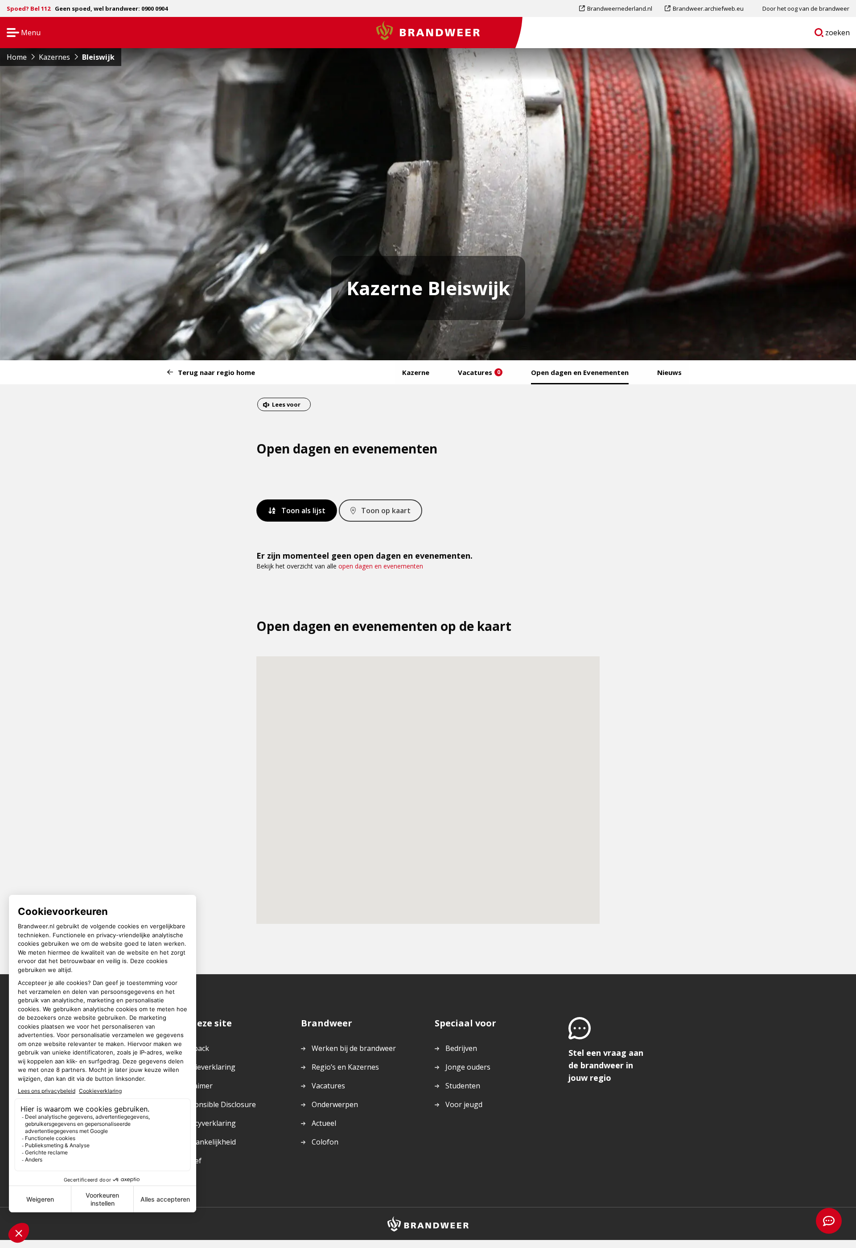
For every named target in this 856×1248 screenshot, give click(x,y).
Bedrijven (461, 1048)
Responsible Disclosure (217, 1104)
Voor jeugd (463, 1104)
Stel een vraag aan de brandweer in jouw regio (605, 1065)
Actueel (324, 1123)
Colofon (325, 1142)
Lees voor (286, 405)
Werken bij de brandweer (354, 1048)
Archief (190, 1161)
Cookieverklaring (206, 1067)
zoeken (838, 34)
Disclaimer (195, 1086)
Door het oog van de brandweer (805, 8)
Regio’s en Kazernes (345, 1067)
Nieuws (669, 372)
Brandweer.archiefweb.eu (708, 10)
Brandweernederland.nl (619, 10)
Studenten (462, 1086)
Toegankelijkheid (207, 1142)
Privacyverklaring (207, 1123)
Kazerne (415, 372)
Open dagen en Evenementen (580, 372)
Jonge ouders (467, 1067)
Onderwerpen (335, 1104)
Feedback (193, 1048)
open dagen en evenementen (380, 566)
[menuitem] (618, 8)
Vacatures (479, 372)
